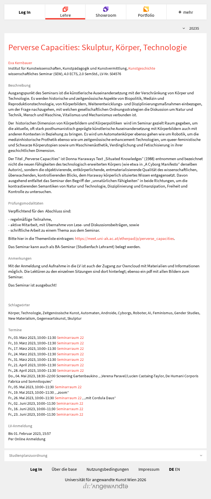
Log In (36, 469)
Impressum (148, 469)
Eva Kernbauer (20, 62)
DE (171, 469)
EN (177, 469)
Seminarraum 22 (70, 337)
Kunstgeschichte (141, 68)
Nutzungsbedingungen (108, 469)
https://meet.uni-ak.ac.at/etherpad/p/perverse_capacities (124, 238)
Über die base (64, 469)
